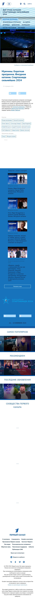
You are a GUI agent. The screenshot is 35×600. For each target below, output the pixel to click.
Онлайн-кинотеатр (27, 539)
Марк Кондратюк (26, 123)
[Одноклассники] (22, 93)
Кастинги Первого (27, 542)
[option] (8, 56)
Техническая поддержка (19, 547)
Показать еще (17, 286)
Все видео (7, 544)
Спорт (3, 136)
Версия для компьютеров (17, 553)
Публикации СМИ (17, 549)
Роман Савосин (15, 110)
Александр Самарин (16, 123)
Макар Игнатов (15, 130)
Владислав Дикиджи (18, 108)
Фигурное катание (11, 136)
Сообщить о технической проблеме (23, 65)
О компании (6, 539)
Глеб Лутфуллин (6, 130)
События (31, 547)
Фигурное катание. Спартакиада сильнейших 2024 (16, 12)
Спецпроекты (15, 539)
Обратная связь (6, 547)
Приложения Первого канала (11, 542)
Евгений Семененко (19, 107)
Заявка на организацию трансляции (17, 585)
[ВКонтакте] (12, 93)
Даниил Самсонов (25, 130)
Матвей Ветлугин (6, 127)
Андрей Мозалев (16, 127)
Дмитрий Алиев (26, 127)
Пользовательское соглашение (21, 544)
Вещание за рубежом (19, 557)
